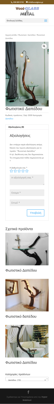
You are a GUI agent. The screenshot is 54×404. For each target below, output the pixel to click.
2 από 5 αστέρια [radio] (15, 171)
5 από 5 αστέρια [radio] (27, 171)
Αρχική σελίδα (11, 35)
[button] (44, 46)
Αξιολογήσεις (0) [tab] (16, 127)
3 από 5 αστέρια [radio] (19, 171)
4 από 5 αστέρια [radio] (23, 171)
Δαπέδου (31, 35)
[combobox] (27, 379)
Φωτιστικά (22, 35)
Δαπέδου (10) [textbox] (26, 380)
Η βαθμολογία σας (18, 167)
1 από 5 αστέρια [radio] (11, 171)
